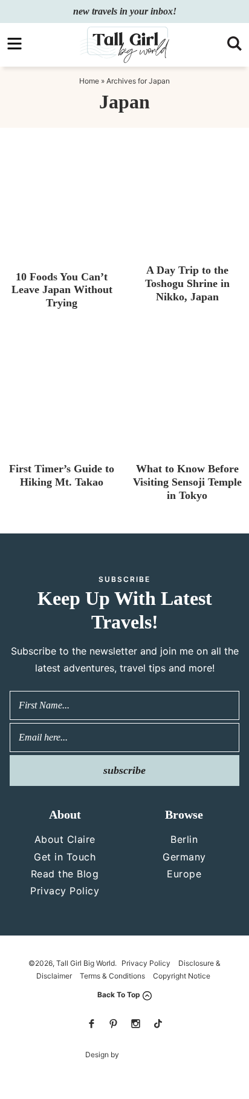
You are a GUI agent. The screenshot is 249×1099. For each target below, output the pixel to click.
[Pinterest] (114, 1024)
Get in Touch (64, 857)
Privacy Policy (64, 891)
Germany (184, 857)
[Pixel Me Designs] (141, 1054)
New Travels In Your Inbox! (124, 11)
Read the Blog (65, 874)
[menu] (14, 43)
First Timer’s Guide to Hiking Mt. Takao (61, 475)
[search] (234, 43)
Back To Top (118, 994)
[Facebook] (91, 1024)
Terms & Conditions (112, 975)
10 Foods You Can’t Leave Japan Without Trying (61, 290)
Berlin (184, 839)
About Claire (64, 839)
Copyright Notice (181, 975)
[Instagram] (135, 1024)
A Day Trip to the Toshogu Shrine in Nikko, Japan (187, 283)
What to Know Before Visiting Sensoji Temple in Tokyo (187, 482)
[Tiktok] (158, 1024)
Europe (184, 874)
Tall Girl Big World (124, 45)
